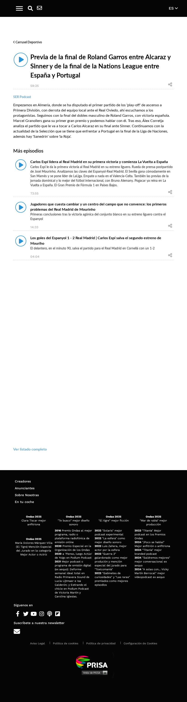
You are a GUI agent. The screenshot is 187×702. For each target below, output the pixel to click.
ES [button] (172, 8)
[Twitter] (26, 614)
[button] (19, 8)
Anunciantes (24, 488)
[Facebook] (18, 614)
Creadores (23, 481)
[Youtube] (34, 614)
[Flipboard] (58, 614)
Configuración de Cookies (140, 643)
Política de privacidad (101, 643)
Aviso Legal (37, 643)
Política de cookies (65, 643)
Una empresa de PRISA (93, 661)
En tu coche (24, 502)
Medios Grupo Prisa (93, 672)
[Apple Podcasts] (50, 614)
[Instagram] (42, 614)
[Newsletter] (39, 8)
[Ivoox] (66, 614)
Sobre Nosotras (27, 495)
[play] (21, 60)
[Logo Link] (96, 8)
